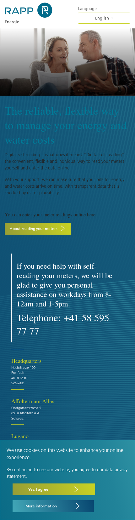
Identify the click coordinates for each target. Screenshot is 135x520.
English (102, 17)
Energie (12, 21)
